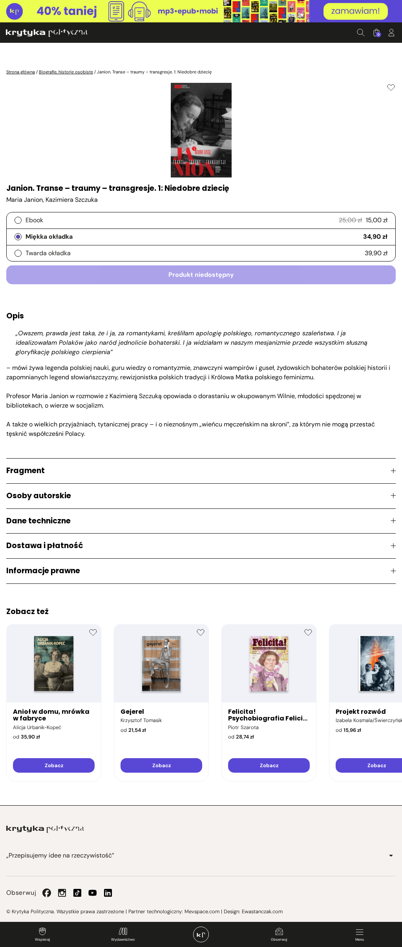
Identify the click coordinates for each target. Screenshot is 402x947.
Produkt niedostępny (201, 275)
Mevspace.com (202, 911)
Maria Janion (24, 200)
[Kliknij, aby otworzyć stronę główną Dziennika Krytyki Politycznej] (201, 934)
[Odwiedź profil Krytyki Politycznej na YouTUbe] (92, 893)
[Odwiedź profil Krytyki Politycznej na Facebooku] (46, 893)
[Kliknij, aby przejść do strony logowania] (391, 32)
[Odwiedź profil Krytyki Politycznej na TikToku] (77, 893)
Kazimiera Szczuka (72, 200)
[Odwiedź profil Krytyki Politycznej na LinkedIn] (108, 893)
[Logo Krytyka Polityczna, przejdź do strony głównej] (47, 33)
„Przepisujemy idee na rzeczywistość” (60, 855)
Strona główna (20, 72)
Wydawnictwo (123, 939)
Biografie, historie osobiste (66, 72)
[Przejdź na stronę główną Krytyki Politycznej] (45, 829)
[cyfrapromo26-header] (201, 11)
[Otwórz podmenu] (391, 855)
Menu (359, 939)
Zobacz (54, 765)
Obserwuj (279, 939)
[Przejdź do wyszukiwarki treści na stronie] (360, 32)
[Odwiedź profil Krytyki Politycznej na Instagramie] (62, 893)
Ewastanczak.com (262, 911)
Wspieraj (42, 939)
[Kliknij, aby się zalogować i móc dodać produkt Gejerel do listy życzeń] (200, 632)
